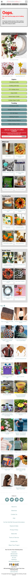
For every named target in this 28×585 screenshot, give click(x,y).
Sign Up (23, 136)
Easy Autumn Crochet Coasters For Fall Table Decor (21, 469)
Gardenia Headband (7, 487)
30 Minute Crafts (14, 106)
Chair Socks (8, 156)
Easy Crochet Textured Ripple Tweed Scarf (21, 488)
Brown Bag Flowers (20, 243)
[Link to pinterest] (17, 500)
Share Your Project (14, 545)
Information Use (17, 133)
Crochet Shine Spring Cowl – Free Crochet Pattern (20, 340)
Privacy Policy (10, 133)
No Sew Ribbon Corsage (8, 172)
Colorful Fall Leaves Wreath (20, 157)
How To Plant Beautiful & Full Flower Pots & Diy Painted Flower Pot (20, 395)
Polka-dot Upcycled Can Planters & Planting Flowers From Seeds (7, 414)
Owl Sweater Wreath (14, 59)
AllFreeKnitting (14, 555)
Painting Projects (14, 117)
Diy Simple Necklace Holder (20, 173)
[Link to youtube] (21, 500)
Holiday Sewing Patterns (14, 120)
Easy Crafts (14, 93)
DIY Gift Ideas (14, 113)
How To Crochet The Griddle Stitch (7, 322)
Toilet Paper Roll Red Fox (20, 297)
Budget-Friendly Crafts (14, 109)
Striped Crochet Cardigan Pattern (7, 359)
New (2, 306)
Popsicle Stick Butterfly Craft (7, 377)
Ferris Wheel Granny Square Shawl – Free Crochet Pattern (7, 340)
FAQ (14, 518)
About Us (14, 506)
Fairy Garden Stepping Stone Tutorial (7, 433)
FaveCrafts (14, 551)
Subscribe (14, 533)
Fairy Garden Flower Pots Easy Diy (20, 414)
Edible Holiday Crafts (14, 124)
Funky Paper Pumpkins (20, 281)
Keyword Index (14, 526)
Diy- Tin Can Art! (20, 376)
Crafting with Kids (14, 85)
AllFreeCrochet (14, 553)
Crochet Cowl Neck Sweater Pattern (21, 322)
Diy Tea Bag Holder (7, 394)
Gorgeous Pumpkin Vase (20, 264)
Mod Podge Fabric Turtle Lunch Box (8, 227)
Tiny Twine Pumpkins (19, 189)
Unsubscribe (14, 541)
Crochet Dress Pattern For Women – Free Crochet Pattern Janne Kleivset (20, 433)
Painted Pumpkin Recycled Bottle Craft (19, 227)
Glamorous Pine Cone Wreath (8, 298)
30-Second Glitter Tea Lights (8, 211)
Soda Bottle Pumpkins (8, 243)
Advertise (14, 510)
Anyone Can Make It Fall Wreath (8, 282)
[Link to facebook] (7, 500)
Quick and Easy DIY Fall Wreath (20, 211)
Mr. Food (14, 557)
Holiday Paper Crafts (14, 100)
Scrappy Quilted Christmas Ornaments (8, 265)
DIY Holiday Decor (14, 89)
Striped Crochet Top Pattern (7, 451)
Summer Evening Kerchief (20, 358)
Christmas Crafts (14, 82)
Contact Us (14, 514)
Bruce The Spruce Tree (7, 76)
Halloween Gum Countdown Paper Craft (7, 469)
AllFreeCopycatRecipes (14, 561)
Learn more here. (14, 571)
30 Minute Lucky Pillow (8, 189)
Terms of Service (14, 537)
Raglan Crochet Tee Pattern (21, 451)
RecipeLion (14, 559)
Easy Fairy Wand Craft (20, 76)
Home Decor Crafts (14, 96)
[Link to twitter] (12, 500)
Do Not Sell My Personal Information (14, 522)
